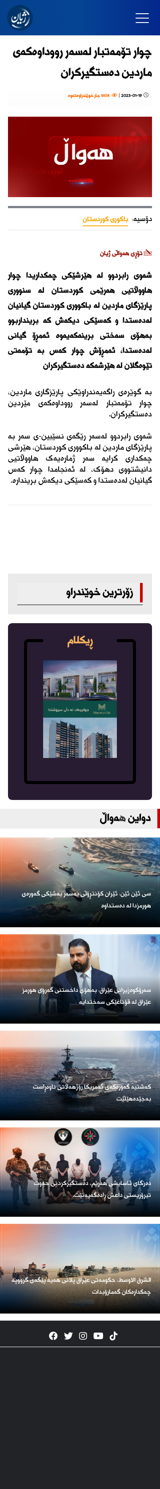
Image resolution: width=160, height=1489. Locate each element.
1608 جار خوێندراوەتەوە (90, 95)
